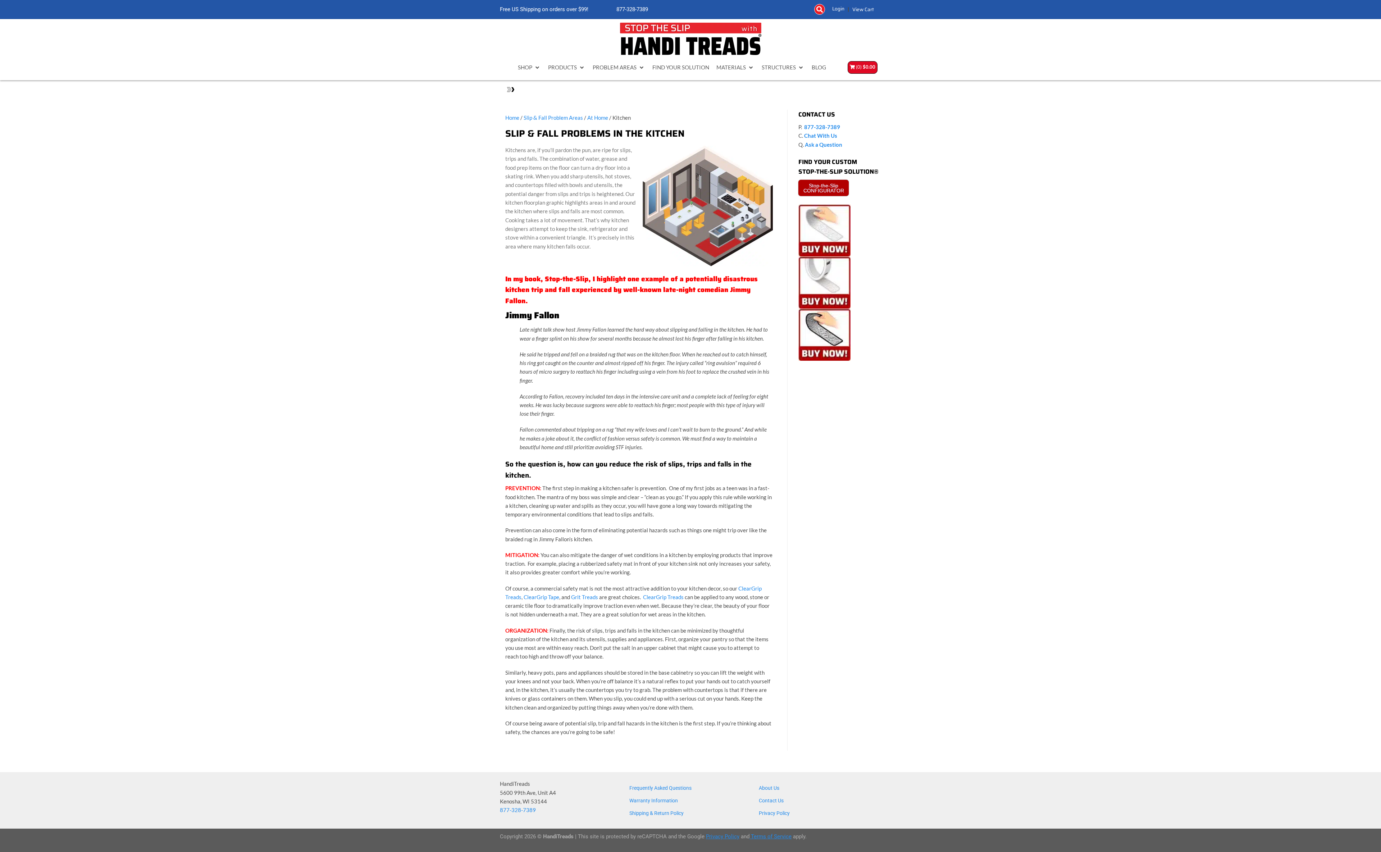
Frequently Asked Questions (660, 788)
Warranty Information (653, 800)
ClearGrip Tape (541, 597)
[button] (819, 9)
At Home (597, 117)
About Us (769, 788)
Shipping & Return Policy (656, 813)
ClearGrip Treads (663, 597)
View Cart (863, 9)
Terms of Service (770, 836)
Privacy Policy (774, 813)
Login (838, 9)
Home (512, 117)
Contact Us (771, 800)
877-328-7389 (631, 9)
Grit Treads (584, 597)
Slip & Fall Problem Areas (553, 117)
